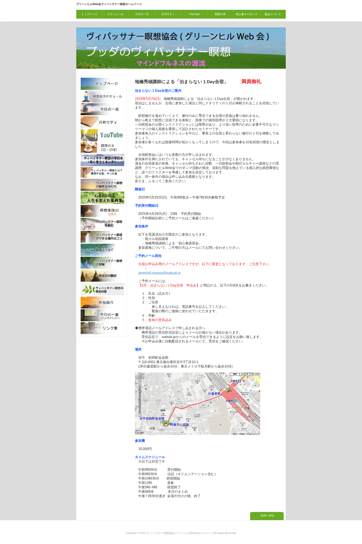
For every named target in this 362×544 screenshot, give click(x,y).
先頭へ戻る (267, 515)
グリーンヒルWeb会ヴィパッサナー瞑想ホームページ (109, 4)
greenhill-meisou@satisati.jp (159, 273)
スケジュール (115, 14)
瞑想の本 (220, 14)
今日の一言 (142, 14)
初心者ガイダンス (246, 14)
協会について (273, 14)
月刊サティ (168, 14)
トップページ (89, 14)
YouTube (194, 14)
